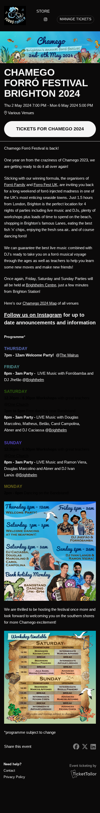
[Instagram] (45, 19)
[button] (14, 770)
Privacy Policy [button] (14, 777)
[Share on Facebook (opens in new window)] (76, 746)
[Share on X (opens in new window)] (85, 746)
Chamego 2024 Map (40, 303)
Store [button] (43, 11)
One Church (18, 404)
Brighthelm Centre (41, 285)
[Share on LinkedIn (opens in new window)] (93, 746)
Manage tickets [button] (75, 19)
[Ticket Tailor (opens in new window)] (83, 774)
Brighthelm (35, 380)
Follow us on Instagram (33, 315)
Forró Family (14, 184)
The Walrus (69, 355)
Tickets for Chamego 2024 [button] (50, 128)
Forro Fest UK (45, 184)
